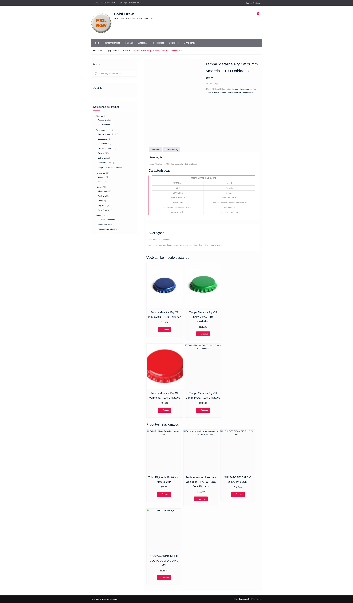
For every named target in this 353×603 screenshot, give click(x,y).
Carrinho (129, 43)
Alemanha (102, 191)
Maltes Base (103, 224)
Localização (158, 43)
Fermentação (104, 163)
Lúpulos (99, 187)
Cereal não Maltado (106, 220)
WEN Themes (256, 599)
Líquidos (101, 177)
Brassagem (103, 139)
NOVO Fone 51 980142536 (104, 3)
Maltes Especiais (105, 229)
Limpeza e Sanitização (108, 167)
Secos (100, 182)
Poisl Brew (124, 14)
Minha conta (189, 43)
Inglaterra (102, 205)
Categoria (142, 43)
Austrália (102, 196)
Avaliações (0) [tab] (171, 149)
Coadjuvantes (104, 125)
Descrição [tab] (155, 149)
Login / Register (253, 3)
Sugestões (174, 43)
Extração (102, 158)
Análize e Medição (106, 134)
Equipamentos (112, 50)
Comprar (166, 329)
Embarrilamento (105, 148)
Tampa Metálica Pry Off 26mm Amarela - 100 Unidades (229, 92)
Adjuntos (99, 116)
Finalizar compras (112, 43)
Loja (97, 43)
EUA (100, 201)
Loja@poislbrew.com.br (129, 3)
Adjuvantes (103, 120)
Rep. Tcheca (103, 210)
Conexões (102, 144)
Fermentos (100, 173)
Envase (126, 50)
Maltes (98, 216)
